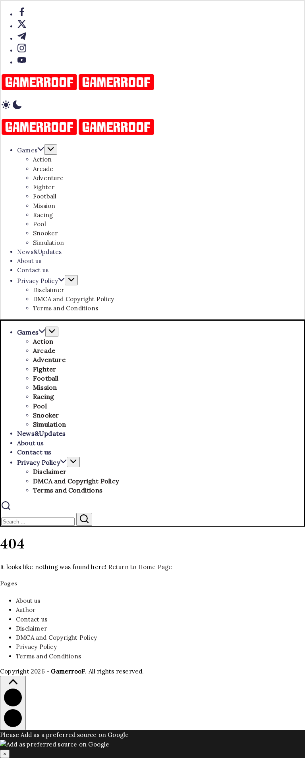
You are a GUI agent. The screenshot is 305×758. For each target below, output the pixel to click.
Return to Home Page (140, 567)
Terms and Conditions (48, 656)
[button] (152, 106)
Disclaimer (31, 628)
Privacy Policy (36, 646)
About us (28, 600)
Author (25, 610)
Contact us (31, 619)
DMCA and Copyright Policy (56, 637)
